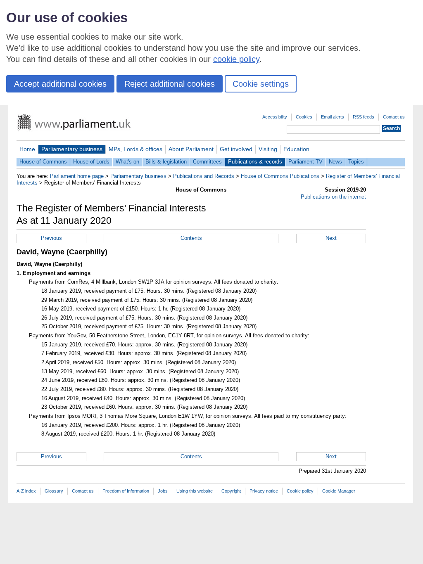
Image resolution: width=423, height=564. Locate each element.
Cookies (304, 116)
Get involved (236, 149)
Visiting (268, 149)
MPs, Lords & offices (135, 149)
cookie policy (236, 59)
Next (331, 238)
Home (27, 149)
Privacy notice (264, 490)
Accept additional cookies (60, 83)
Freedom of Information (125, 490)
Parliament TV (305, 162)
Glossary (54, 490)
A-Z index (26, 490)
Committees (207, 162)
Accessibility (274, 116)
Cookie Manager (338, 490)
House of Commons (43, 162)
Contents (191, 238)
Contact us (394, 116)
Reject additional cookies (169, 83)
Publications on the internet (333, 197)
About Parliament (191, 149)
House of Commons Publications (280, 176)
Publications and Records (203, 176)
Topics (356, 162)
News (335, 162)
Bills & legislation (166, 162)
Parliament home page (77, 176)
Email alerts (332, 116)
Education (296, 149)
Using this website (194, 490)
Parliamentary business (71, 149)
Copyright (231, 490)
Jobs (163, 490)
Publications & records (255, 162)
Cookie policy (300, 490)
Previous (51, 238)
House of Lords (91, 162)
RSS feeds (363, 116)
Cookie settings (261, 83)
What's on (127, 162)
